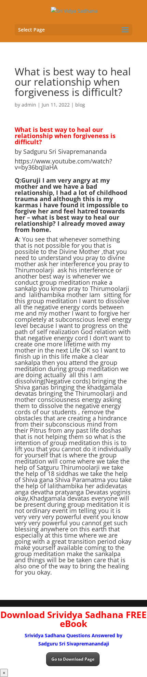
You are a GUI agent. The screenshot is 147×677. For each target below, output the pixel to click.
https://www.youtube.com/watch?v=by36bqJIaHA (63, 164)
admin (29, 104)
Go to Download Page (72, 659)
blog (80, 104)
